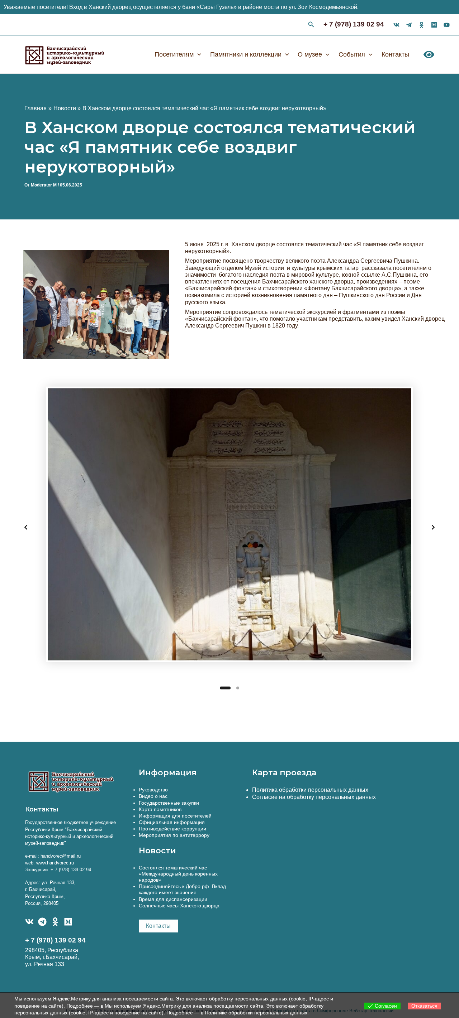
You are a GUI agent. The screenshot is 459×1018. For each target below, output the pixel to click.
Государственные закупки (169, 803)
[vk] (396, 25)
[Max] (434, 25)
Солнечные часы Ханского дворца (179, 905)
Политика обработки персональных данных (310, 790)
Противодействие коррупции (172, 829)
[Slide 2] (237, 688)
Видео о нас (153, 796)
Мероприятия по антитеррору (174, 835)
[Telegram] (42, 921)
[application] (197, 54)
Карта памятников (160, 809)
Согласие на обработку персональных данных (314, 797)
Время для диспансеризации (173, 899)
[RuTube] (446, 25)
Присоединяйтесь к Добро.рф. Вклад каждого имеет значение (182, 889)
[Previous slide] (26, 527)
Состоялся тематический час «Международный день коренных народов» (178, 874)
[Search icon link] (311, 25)
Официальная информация (172, 822)
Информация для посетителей (175, 816)
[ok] (421, 25)
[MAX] (68, 921)
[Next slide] (433, 527)
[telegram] (409, 25)
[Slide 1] (225, 688)
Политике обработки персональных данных (256, 1012)
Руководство (153, 789)
